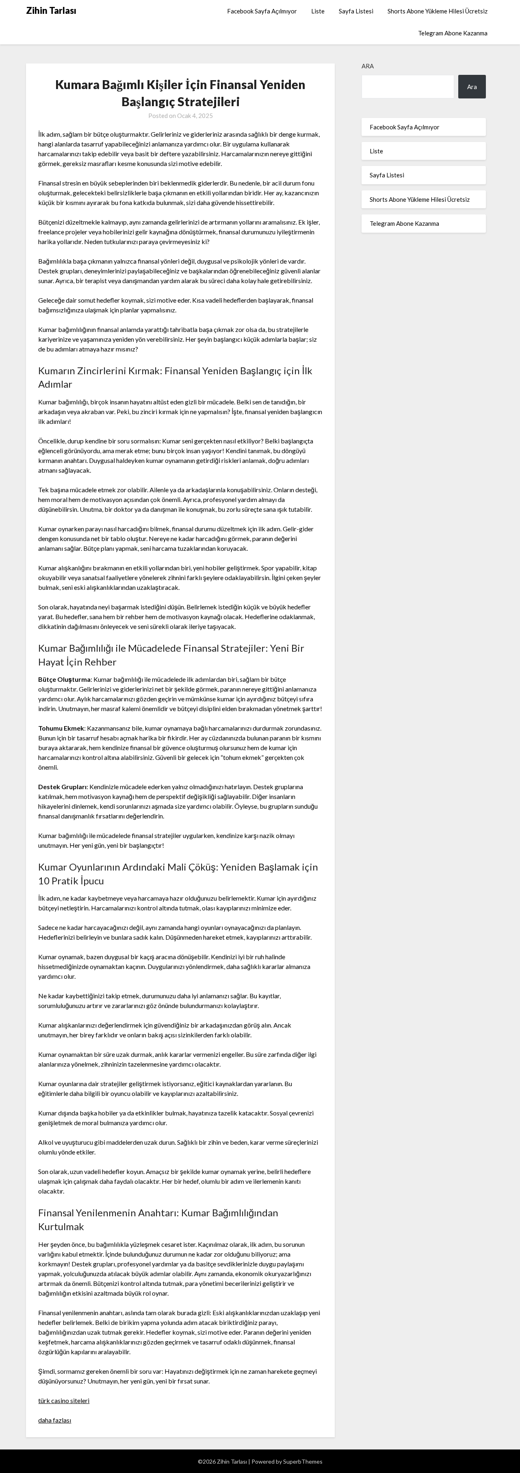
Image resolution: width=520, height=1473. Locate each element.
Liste (318, 11)
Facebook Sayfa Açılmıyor (262, 11)
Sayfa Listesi (356, 11)
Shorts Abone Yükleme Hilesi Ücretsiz (438, 11)
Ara (368, 66)
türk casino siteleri (63, 1400)
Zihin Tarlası (51, 10)
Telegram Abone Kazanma (453, 33)
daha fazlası (54, 1420)
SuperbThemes (303, 1461)
